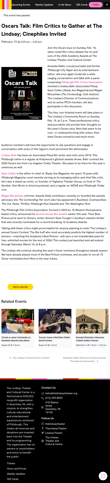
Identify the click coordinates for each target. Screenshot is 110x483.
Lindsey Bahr (9, 155)
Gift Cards (13, 479)
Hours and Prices (16, 468)
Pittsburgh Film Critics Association (81, 82)
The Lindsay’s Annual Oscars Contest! (31, 357)
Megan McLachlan (12, 195)
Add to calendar (20, 286)
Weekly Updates (16, 473)
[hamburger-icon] (107, 4)
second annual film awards (51, 214)
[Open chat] (103, 476)
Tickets (11, 463)
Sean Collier (8, 173)
